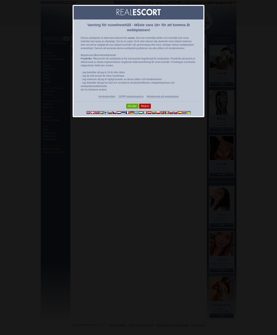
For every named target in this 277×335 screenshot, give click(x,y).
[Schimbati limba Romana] (167, 112)
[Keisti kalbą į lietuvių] (154, 112)
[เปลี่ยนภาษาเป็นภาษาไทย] (184, 112)
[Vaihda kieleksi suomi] (106, 112)
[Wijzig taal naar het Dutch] (119, 112)
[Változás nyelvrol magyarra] (141, 112)
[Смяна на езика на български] (110, 112)
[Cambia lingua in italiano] (145, 112)
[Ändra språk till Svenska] (101, 112)
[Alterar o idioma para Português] (162, 112)
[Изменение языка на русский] (171, 112)
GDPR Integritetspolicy (131, 96)
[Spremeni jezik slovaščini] (176, 112)
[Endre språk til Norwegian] (97, 112)
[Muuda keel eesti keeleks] (123, 112)
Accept (132, 106)
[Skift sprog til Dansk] (93, 112)
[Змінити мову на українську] (189, 112)
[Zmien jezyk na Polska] (158, 112)
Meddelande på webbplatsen (163, 96)
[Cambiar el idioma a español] (180, 112)
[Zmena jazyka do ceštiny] (115, 112)
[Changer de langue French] (128, 112)
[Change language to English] (88, 112)
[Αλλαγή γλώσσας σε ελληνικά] (136, 112)
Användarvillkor (107, 96)
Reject (145, 106)
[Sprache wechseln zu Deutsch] (132, 112)
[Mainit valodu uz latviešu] (149, 112)
